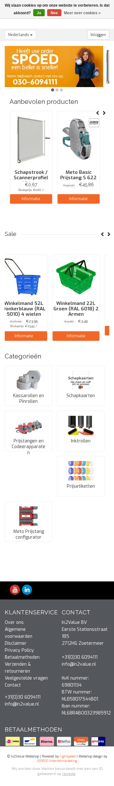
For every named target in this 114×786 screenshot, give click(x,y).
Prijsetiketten (81, 486)
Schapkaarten (80, 396)
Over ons (14, 622)
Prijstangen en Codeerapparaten (28, 446)
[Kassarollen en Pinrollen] (28, 380)
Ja (39, 13)
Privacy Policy (19, 650)
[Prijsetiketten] (81, 470)
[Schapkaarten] (81, 380)
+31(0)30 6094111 (23, 697)
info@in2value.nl (22, 704)
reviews (68, 773)
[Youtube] (15, 590)
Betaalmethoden (22, 657)
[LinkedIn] (27, 590)
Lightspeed (68, 756)
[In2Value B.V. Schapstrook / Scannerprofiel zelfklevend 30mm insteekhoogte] (31, 139)
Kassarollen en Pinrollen (28, 398)
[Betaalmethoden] (13, 741)
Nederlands (19, 34)
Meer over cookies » (82, 13)
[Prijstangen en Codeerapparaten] (28, 425)
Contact (13, 685)
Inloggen (98, 34)
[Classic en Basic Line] (57, 66)
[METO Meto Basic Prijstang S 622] (78, 139)
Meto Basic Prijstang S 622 (78, 175)
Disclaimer (16, 643)
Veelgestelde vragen (26, 678)
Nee (54, 13)
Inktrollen (81, 441)
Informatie (31, 198)
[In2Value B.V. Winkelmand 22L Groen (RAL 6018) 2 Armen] (80, 277)
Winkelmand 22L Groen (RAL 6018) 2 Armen (81, 308)
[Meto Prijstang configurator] (28, 516)
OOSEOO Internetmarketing (57, 761)
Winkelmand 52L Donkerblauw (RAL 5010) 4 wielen (28, 308)
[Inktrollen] (81, 425)
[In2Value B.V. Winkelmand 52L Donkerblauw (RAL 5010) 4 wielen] (28, 277)
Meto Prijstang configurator (28, 534)
